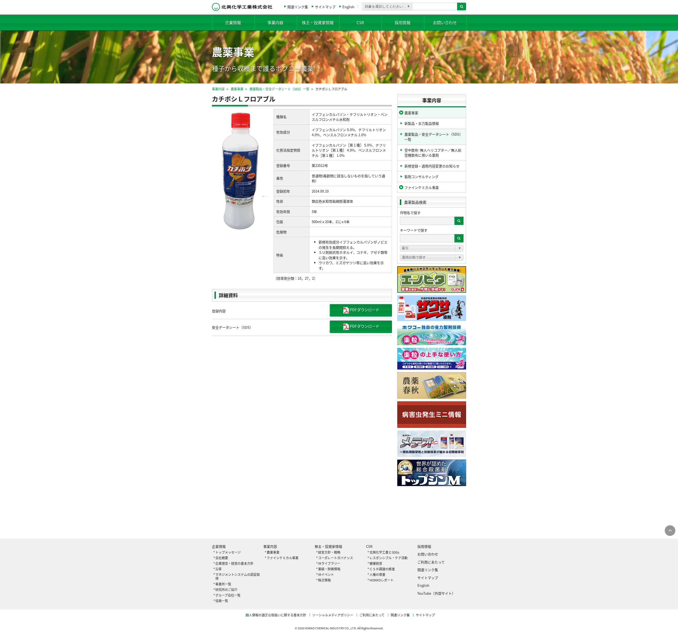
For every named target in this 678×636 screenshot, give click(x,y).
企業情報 (233, 22)
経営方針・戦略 (329, 552)
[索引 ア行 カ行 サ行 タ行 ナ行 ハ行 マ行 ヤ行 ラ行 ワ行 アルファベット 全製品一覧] (431, 248)
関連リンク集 (297, 6)
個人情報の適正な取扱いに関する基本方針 (276, 615)
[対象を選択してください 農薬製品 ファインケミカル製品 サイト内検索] (387, 6)
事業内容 (275, 22)
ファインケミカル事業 (421, 187)
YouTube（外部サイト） (436, 593)
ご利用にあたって (431, 561)
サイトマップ (325, 6)
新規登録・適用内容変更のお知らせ (432, 165)
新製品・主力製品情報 (421, 123)
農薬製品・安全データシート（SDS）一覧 (279, 89)
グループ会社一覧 (227, 595)
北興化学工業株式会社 (242, 7)
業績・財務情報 (329, 569)
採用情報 (403, 22)
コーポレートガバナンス (335, 558)
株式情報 (324, 580)
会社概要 (221, 558)
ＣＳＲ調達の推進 (382, 569)
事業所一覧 (223, 584)
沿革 (218, 569)
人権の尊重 (377, 574)
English (348, 6)
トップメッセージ (228, 552)
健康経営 (375, 563)
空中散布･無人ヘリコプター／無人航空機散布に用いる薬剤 (432, 153)
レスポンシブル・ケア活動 (388, 558)
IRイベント (326, 574)
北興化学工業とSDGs (384, 552)
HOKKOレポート (381, 580)
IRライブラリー (329, 563)
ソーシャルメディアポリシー (332, 615)
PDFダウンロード (364, 309)
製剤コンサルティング (421, 176)
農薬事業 (237, 89)
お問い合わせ (445, 22)
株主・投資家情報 (318, 22)
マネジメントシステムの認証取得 (237, 576)
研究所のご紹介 (226, 589)
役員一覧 (221, 601)
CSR (360, 22)
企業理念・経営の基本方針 (234, 563)
